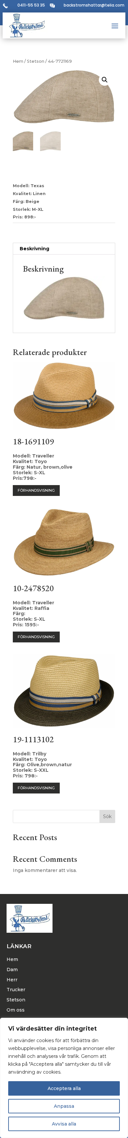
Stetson (35, 61)
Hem (18, 61)
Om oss (16, 1010)
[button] (105, 80)
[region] (64, 1078)
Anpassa (64, 1106)
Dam (12, 969)
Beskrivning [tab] (34, 249)
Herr (12, 980)
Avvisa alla (64, 1124)
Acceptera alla (64, 1088)
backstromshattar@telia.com (94, 5)
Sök (107, 816)
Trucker (16, 990)
